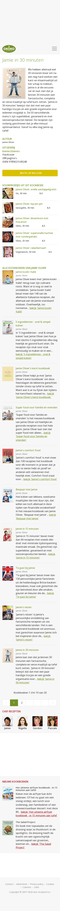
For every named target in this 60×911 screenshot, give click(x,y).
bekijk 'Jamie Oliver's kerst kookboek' (35, 395)
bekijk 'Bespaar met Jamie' (36, 516)
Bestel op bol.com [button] (31, 172)
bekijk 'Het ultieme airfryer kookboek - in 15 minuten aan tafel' (36, 813)
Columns (26, 887)
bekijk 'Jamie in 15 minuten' (35, 555)
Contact (9, 884)
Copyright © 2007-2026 (21, 891)
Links (36, 887)
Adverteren (21, 884)
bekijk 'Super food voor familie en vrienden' (33, 436)
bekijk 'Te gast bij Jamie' (35, 594)
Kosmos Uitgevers (11, 151)
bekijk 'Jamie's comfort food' (40, 479)
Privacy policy (36, 884)
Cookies (50, 884)
